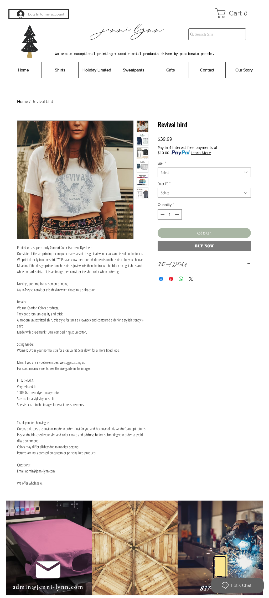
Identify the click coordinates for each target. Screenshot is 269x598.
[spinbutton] (169, 214)
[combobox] (204, 172)
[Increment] (177, 214)
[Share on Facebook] (161, 279)
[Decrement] (161, 214)
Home (22, 101)
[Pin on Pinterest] (171, 279)
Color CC (164, 183)
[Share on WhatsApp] (181, 279)
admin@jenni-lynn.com (48, 587)
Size (162, 163)
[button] (234, 13)
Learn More (201, 152)
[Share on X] (191, 279)
